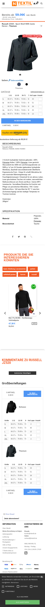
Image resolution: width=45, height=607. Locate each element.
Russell (5, 24)
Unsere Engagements (9, 548)
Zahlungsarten (7, 534)
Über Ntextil (6, 528)
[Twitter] (19, 237)
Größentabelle (37, 92)
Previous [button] (5, 54)
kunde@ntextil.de (30, 533)
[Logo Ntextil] (22, 4)
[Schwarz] (26, 84)
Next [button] (41, 54)
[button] (34, 3)
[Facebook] (13, 237)
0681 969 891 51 (30, 544)
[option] (22, 53)
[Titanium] (19, 84)
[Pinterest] (25, 237)
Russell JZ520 (7, 147)
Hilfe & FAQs (6, 545)
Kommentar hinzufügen (22, 373)
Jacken (32, 269)
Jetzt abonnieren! (11, 518)
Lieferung (5, 537)
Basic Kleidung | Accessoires (15, 269)
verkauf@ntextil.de (30, 538)
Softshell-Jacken (10, 274)
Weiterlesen (15, 582)
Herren (22, 274)
